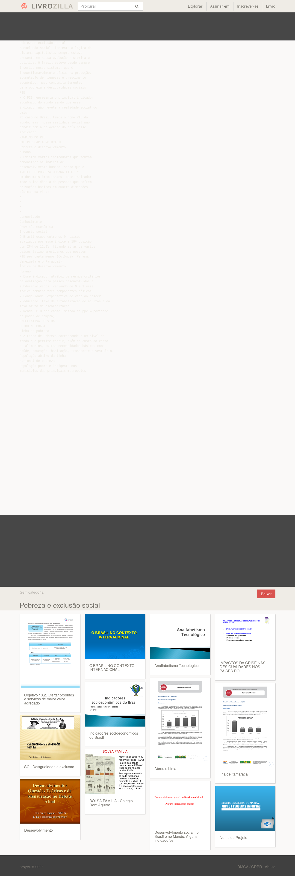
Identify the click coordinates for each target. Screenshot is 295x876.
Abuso (270, 866)
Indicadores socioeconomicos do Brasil (113, 735)
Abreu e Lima (165, 768)
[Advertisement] (147, 26)
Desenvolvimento (38, 830)
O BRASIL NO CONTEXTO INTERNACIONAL (111, 667)
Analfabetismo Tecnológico (176, 665)
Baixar (266, 593)
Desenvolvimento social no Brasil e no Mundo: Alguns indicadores (176, 836)
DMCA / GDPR (250, 866)
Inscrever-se (247, 6)
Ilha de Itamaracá (234, 774)
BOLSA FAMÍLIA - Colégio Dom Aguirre (111, 802)
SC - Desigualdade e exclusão (49, 766)
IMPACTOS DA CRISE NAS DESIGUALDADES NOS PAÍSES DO (243, 666)
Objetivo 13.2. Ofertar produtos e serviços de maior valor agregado (49, 699)
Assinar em (220, 6)
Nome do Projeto (233, 837)
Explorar (195, 6)
